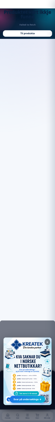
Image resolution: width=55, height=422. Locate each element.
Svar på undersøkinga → (27, 399)
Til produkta (27, 33)
